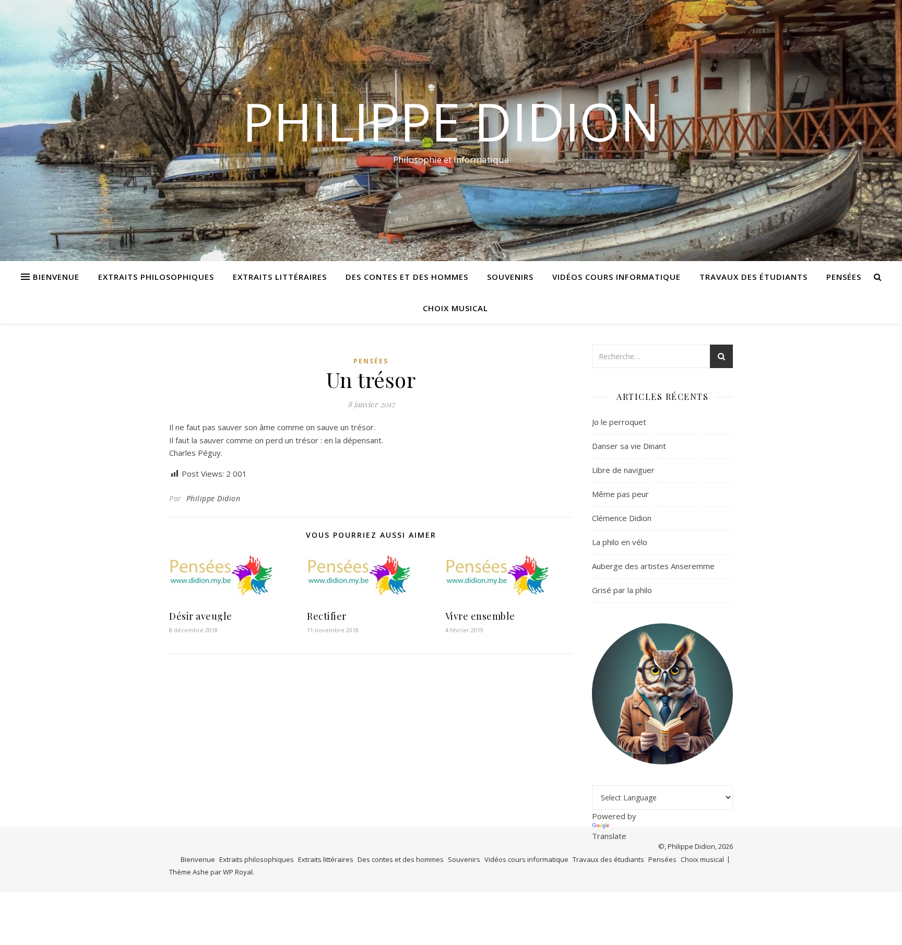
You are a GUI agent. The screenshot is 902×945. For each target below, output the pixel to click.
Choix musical (455, 308)
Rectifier (327, 616)
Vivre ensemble (480, 616)
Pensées (843, 276)
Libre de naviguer (623, 470)
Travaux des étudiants (753, 276)
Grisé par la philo (622, 590)
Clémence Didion (621, 518)
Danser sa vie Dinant (629, 446)
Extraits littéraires (280, 276)
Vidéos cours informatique (616, 276)
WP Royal (238, 872)
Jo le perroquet (619, 422)
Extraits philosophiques (156, 276)
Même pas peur (620, 494)
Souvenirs (510, 276)
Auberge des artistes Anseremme (653, 566)
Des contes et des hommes (407, 276)
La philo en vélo (619, 542)
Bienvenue (56, 276)
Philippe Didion (451, 121)
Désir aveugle (200, 616)
